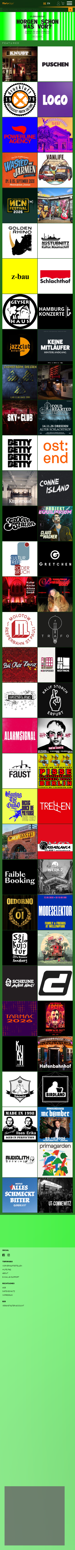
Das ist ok (54, 1539)
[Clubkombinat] (37, 26)
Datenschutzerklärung (17, 1532)
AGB (4, 1287)
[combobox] (35, 10)
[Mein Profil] (58, 3)
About (5, 1273)
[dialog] (35, 1515)
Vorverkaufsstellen (12, 1266)
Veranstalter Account (13, 1305)
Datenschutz (8, 1291)
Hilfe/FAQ (6, 1269)
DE (44, 3)
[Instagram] (8, 1255)
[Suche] (70, 10)
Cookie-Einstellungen (19, 1539)
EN (48, 3)
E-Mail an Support (10, 1277)
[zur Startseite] (8, 3)
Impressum (7, 1295)
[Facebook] (3, 1255)
